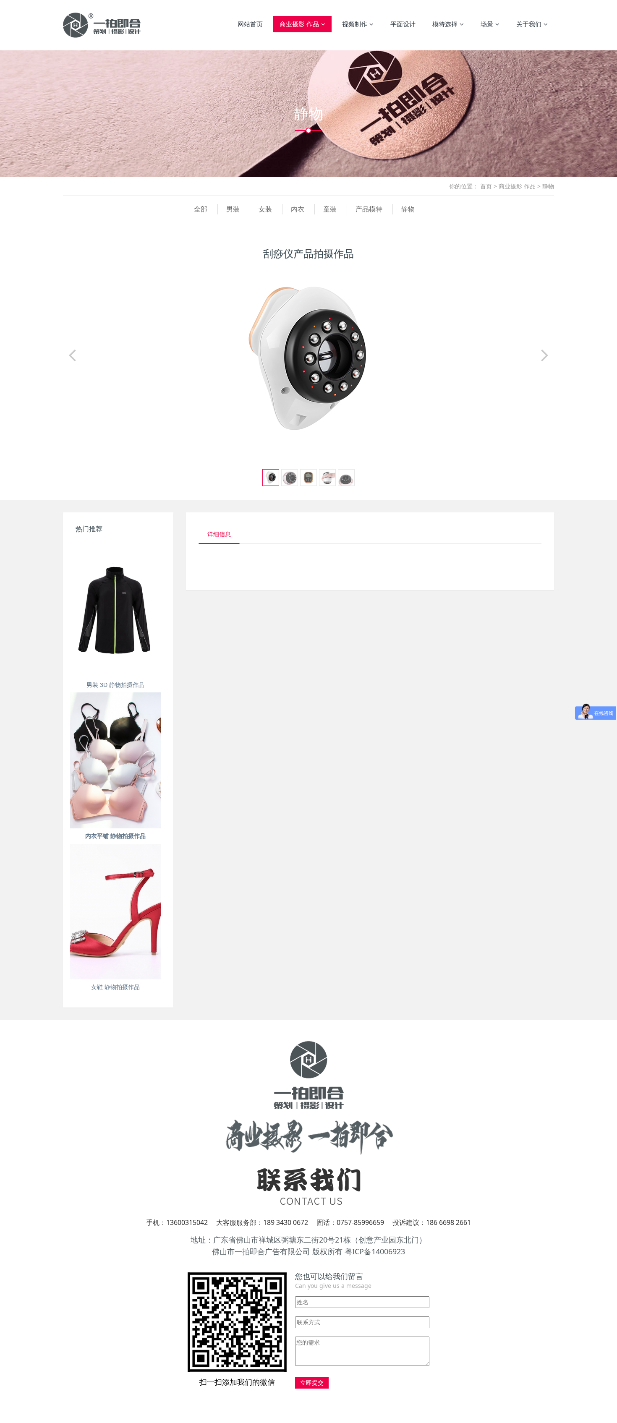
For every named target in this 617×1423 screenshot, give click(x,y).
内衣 (297, 209)
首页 (486, 186)
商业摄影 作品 (299, 24)
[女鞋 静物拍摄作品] (115, 911)
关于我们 (528, 24)
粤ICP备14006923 (375, 1251)
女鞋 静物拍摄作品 (115, 987)
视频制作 (354, 24)
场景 (487, 24)
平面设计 (403, 24)
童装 (330, 209)
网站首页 (250, 24)
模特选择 (445, 24)
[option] (308, 358)
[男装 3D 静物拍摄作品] (115, 609)
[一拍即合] (102, 25)
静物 (548, 186)
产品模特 (369, 209)
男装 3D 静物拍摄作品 (115, 684)
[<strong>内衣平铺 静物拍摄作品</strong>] (115, 760)
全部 (200, 209)
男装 (233, 209)
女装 (265, 209)
